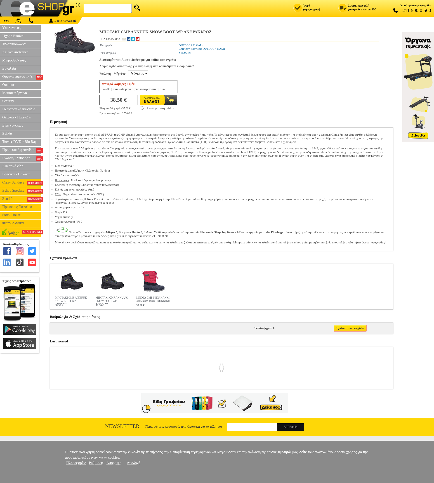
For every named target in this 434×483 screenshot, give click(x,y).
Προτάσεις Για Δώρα (17, 207)
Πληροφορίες (76, 463)
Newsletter (122, 426)
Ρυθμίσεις (96, 463)
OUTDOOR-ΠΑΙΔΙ (190, 45)
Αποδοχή (133, 463)
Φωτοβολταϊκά (13, 223)
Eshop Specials (21, 190)
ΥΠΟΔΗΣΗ (185, 52)
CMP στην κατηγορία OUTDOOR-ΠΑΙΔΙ (202, 48)
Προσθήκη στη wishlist (160, 108)
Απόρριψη (113, 463)
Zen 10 (21, 199)
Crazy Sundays (21, 182)
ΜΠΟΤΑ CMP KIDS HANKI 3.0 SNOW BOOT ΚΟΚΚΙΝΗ (153, 299)
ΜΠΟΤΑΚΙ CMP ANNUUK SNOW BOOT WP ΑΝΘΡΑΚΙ (71, 300)
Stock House (11, 215)
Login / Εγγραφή (65, 20)
